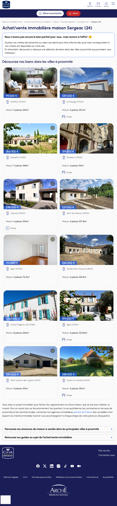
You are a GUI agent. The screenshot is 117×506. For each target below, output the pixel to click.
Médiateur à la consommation (69, 477)
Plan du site (104, 450)
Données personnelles (41, 477)
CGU (25, 477)
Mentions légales (11, 477)
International (92, 477)
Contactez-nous (106, 455)
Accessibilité (108, 477)
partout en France (83, 412)
